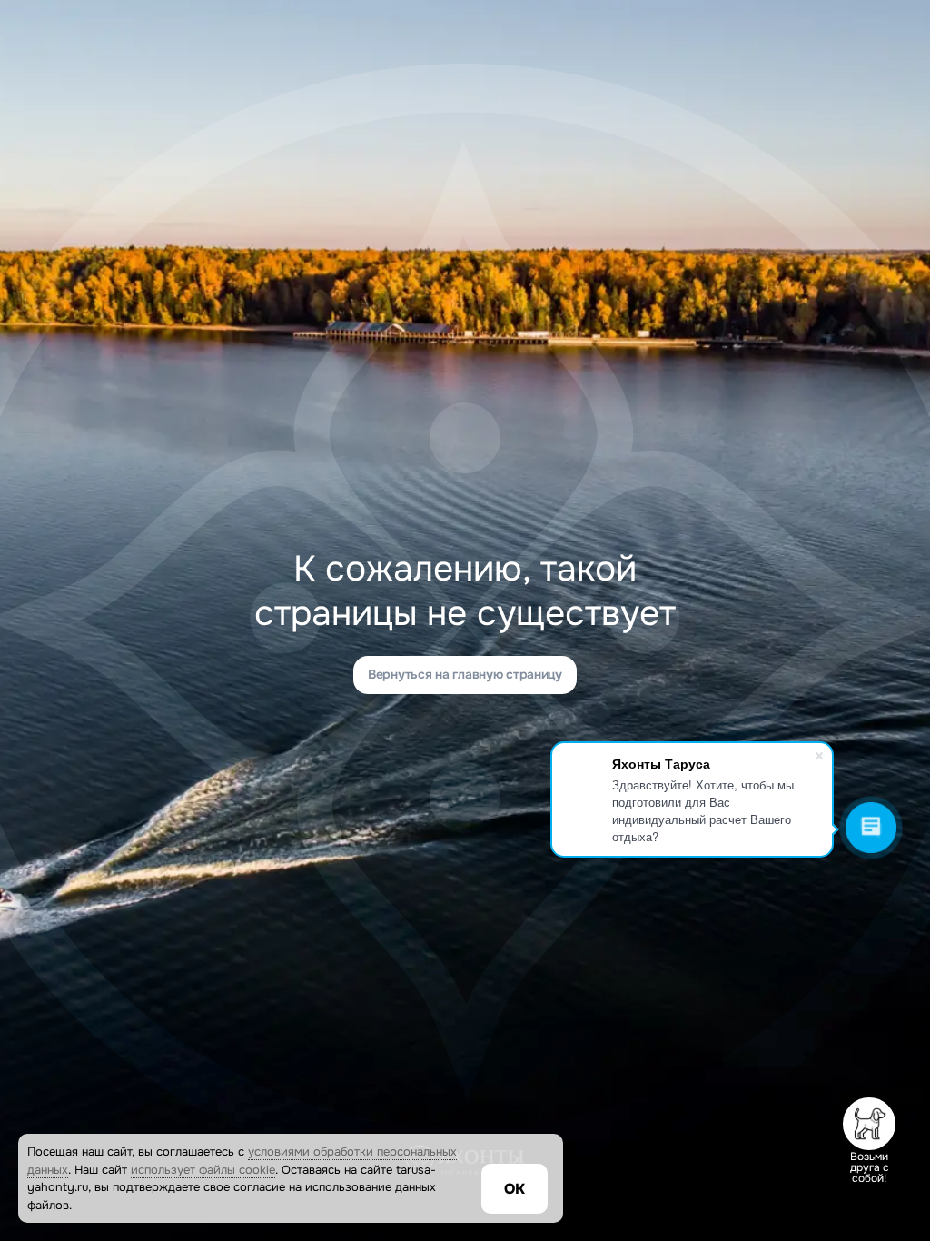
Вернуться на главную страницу (465, 674)
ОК (514, 1188)
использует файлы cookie (203, 1169)
